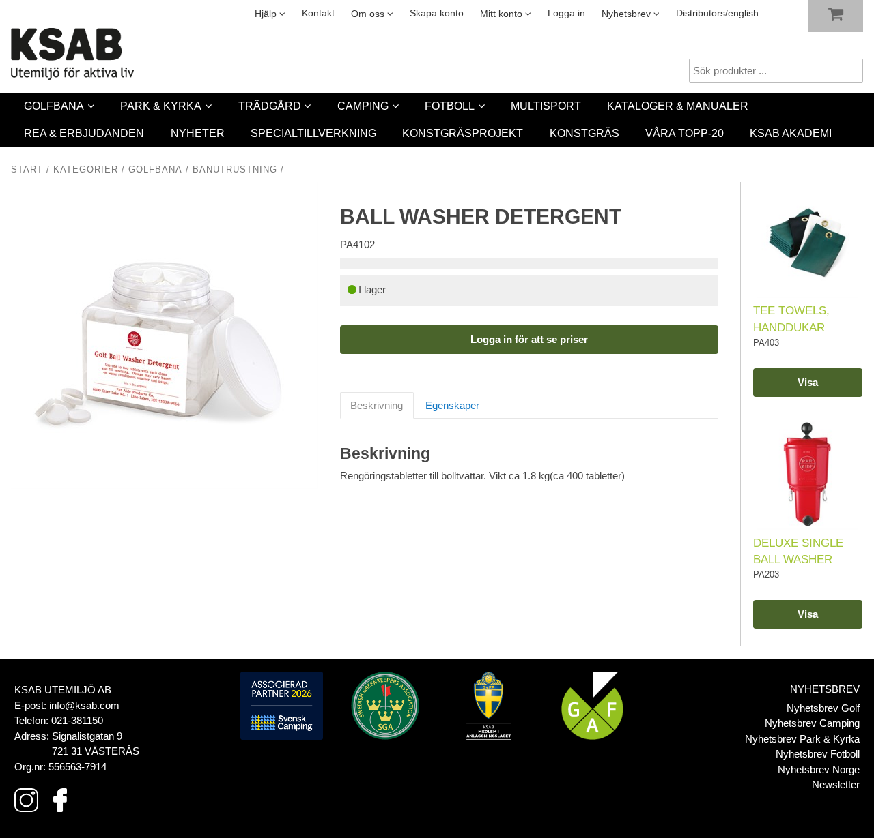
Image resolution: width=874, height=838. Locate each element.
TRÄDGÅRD (269, 106)
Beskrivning (376, 405)
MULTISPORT (546, 106)
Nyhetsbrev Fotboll (818, 754)
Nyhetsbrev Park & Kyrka (802, 739)
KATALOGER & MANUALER (677, 106)
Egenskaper (452, 405)
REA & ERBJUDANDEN (84, 133)
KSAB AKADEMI (791, 133)
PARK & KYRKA (160, 106)
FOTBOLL (450, 106)
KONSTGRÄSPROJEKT (462, 133)
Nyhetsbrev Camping (812, 723)
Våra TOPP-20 (684, 133)
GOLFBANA (54, 106)
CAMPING (363, 106)
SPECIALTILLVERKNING (313, 133)
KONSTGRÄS (584, 133)
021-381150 (77, 720)
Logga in (566, 13)
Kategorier (85, 170)
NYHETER (198, 133)
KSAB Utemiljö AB (62, 689)
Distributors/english (717, 13)
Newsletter (836, 784)
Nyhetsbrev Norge (819, 769)
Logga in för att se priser (529, 339)
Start (27, 170)
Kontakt (318, 13)
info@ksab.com (84, 705)
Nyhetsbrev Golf (823, 708)
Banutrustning (235, 170)
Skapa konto (437, 13)
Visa (808, 382)
